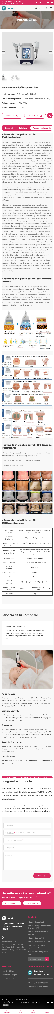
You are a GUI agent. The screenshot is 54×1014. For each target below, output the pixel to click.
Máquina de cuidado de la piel (39, 941)
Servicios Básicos (8, 971)
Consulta (8, 855)
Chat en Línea (12, 116)
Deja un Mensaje (35, 116)
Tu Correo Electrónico (13, 840)
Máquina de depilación (36, 922)
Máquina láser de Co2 (36, 938)
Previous (3, 54)
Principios (23, 128)
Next (51, 54)
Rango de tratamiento (42, 128)
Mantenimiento (8, 978)
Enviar (42, 875)
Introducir (9, 128)
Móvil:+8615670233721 (41, 974)
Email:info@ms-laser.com (11, 1)
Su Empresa (9, 847)
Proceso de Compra (9, 974)
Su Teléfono (9, 833)
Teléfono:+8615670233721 (38, 983)
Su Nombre (9, 825)
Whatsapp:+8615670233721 (12, 4)
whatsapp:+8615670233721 (38, 986)
